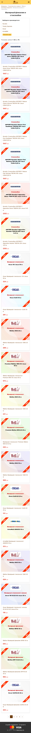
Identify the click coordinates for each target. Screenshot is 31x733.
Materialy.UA (20, 730)
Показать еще (7, 34)
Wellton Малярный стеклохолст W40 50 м (15, 476)
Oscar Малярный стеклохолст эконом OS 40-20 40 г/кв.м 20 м (15, 608)
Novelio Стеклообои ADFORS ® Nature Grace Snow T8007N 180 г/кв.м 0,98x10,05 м (15, 68)
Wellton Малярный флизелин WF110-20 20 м (15, 672)
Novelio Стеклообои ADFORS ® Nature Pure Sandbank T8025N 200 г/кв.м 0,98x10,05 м (15, 138)
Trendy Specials (7, 26)
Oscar (4, 29)
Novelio (5, 24)
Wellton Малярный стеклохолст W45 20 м (15, 409)
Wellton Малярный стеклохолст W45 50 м (15, 575)
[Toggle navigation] (2, 2)
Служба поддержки (11, 725)
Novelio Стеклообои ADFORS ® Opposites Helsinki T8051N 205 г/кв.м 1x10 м (14, 243)
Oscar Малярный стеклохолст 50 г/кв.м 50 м (15, 277)
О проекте (22, 725)
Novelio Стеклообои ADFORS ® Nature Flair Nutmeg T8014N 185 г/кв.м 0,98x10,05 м (15, 173)
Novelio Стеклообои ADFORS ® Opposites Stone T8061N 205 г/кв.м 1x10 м (15, 208)
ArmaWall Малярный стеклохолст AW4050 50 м (13, 542)
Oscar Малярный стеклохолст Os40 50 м (15, 310)
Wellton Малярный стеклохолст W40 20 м (15, 343)
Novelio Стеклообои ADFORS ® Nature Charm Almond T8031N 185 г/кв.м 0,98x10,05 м (15, 103)
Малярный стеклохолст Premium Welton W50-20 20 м (15, 443)
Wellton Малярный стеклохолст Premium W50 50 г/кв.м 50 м (13, 376)
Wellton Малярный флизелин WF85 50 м (15, 640)
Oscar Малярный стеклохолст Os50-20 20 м (15, 509)
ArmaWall (5, 31)
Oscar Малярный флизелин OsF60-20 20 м (15, 705)
